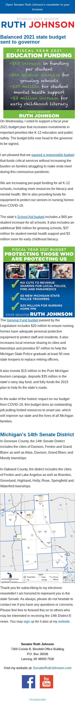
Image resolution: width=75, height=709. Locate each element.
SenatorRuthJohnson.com (52, 668)
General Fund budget (22, 320)
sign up (29, 621)
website (64, 621)
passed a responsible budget (52, 155)
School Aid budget (30, 217)
